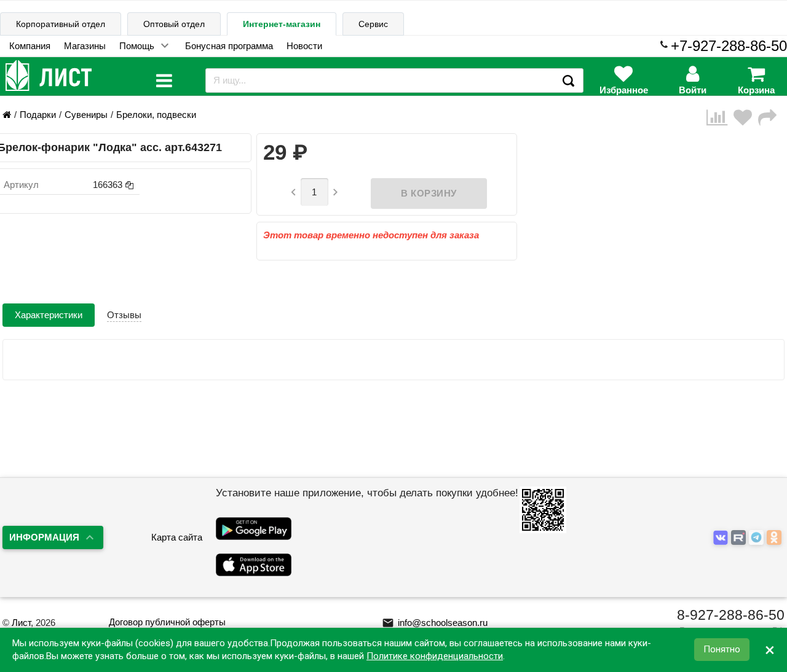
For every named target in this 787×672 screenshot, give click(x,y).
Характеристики (48, 315)
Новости (304, 46)
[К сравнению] (720, 117)
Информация (44, 537)
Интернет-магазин (281, 24)
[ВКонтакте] (722, 538)
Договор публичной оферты (167, 622)
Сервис (373, 24)
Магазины (85, 46)
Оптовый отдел (174, 24)
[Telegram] (758, 538)
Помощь (136, 46)
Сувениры (86, 114)
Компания (29, 46)
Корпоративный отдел (60, 24)
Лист (21, 622)
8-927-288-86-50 (731, 615)
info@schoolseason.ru (435, 622)
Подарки (38, 114)
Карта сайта (176, 537)
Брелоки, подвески (156, 114)
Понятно (721, 649)
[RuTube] (740, 538)
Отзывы (124, 315)
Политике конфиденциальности (434, 656)
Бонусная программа (229, 46)
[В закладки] (746, 117)
